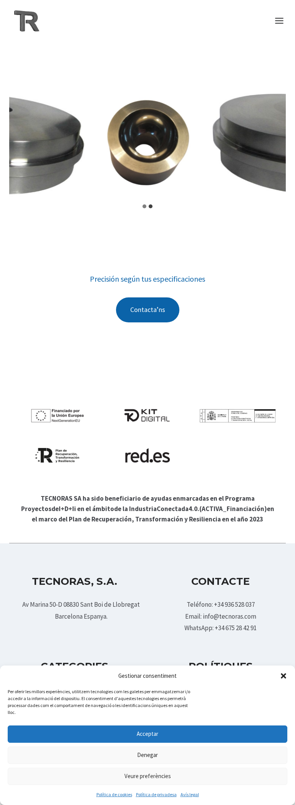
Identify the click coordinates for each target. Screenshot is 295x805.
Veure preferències (147, 776)
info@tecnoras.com (229, 616)
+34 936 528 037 (234, 604)
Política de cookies (114, 794)
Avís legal (190, 794)
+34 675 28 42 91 (236, 628)
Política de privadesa (156, 794)
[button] (283, 676)
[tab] (144, 206)
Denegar (147, 755)
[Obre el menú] (283, 20)
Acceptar (147, 733)
